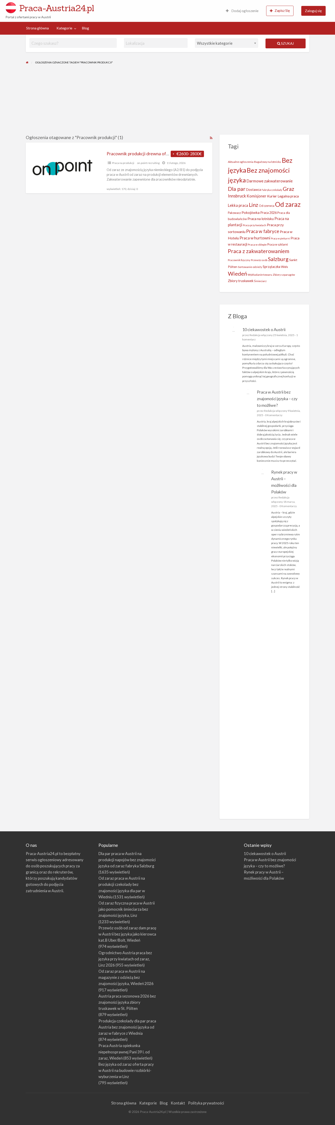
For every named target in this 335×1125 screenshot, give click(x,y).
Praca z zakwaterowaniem (258, 251)
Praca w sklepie (257, 244)
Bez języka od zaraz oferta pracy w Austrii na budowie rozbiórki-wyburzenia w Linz (126, 1070)
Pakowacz (234, 213)
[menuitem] (242, 11)
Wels (284, 267)
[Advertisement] (167, 100)
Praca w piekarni (280, 238)
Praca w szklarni (277, 244)
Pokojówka (251, 212)
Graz (288, 188)
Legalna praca (288, 196)
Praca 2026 (268, 213)
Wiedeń (237, 273)
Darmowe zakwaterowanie (270, 181)
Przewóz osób (259, 260)
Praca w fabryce (262, 231)
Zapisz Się (282, 10)
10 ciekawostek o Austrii (264, 329)
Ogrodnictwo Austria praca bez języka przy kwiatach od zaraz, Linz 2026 (125, 958)
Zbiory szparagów (284, 274)
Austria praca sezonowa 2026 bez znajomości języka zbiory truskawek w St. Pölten (127, 1002)
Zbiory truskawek (240, 281)
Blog (85, 28)
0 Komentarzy (273, 415)
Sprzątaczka (271, 267)
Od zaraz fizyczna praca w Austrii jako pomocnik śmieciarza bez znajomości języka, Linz (126, 909)
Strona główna (37, 28)
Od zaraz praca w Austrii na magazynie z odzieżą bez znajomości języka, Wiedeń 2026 (126, 977)
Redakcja (255, 335)
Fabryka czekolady (272, 189)
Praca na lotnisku (260, 219)
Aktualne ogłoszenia (240, 161)
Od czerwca (266, 205)
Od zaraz (288, 204)
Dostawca (253, 190)
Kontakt (178, 1103)
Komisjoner (256, 196)
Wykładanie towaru (260, 274)
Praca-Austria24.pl (56, 8)
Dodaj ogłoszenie (244, 11)
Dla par (236, 188)
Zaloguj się (313, 11)
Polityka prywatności (206, 1103)
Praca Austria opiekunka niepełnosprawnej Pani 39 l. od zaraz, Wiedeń (124, 1051)
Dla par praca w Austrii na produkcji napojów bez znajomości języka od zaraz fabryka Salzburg (127, 859)
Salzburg (278, 259)
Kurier (272, 196)
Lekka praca (238, 205)
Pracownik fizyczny (239, 260)
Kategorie (64, 28)
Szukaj (287, 43)
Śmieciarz (260, 281)
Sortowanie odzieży (250, 267)
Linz (253, 205)
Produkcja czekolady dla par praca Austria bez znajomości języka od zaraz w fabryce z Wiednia (127, 1027)
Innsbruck (237, 195)
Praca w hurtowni (255, 238)
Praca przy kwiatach (254, 225)
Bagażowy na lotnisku (267, 161)
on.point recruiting (148, 163)
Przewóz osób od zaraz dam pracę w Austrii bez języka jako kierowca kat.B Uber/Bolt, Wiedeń (127, 934)
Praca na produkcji (123, 163)
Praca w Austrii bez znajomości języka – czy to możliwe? (277, 398)
